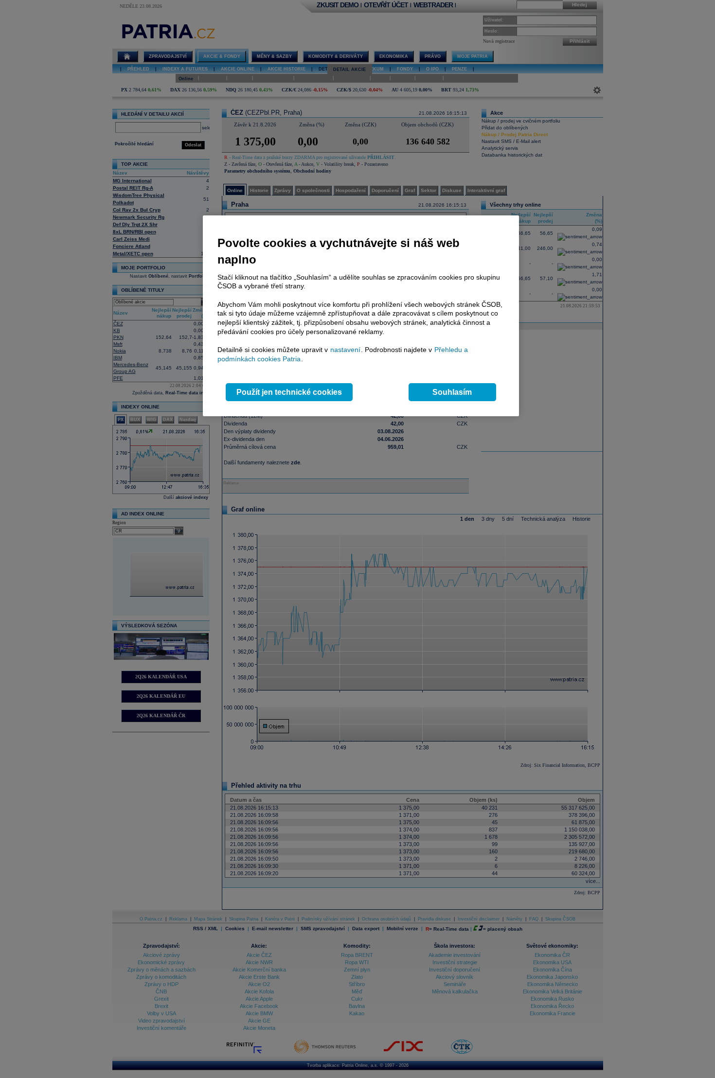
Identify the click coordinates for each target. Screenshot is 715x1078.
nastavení (345, 349)
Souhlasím (452, 392)
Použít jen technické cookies (289, 392)
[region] (361, 315)
